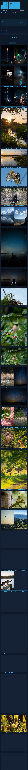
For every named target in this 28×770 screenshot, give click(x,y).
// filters (4, 28)
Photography (8, 12)
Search (2, 31)
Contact (20, 12)
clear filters (14, 37)
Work (2, 12)
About (14, 12)
